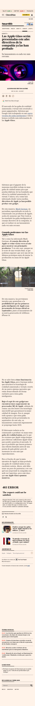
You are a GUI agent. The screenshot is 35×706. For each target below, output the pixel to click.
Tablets (13, 28)
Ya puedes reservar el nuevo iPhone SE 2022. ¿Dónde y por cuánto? (21, 540)
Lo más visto (6, 665)
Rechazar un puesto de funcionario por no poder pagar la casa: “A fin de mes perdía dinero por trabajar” (17, 670)
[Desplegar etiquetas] (32, 553)
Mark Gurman (22, 209)
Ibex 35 (5, 11)
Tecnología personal (18, 553)
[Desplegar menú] (3, 15)
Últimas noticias (8, 629)
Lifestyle (30, 28)
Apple (3, 553)
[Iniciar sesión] (32, 15)
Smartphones (5, 28)
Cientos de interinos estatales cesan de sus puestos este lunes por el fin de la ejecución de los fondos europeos (17, 642)
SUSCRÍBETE (26, 15)
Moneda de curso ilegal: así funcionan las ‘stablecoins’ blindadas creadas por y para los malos (17, 655)
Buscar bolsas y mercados (11, 680)
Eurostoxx (10, 689)
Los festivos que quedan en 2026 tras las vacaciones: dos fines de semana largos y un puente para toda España (17, 635)
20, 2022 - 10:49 (17, 91)
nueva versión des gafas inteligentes (17, 114)
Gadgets (25, 28)
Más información (6, 561)
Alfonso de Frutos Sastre (17, 88)
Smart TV (18, 28)
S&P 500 (16, 11)
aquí (28, 565)
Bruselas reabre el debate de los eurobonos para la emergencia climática (15, 648)
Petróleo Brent (31, 11)
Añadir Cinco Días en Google (12, 100)
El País (30, 18)
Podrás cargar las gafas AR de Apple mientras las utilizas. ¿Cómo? (22, 528)
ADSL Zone (28, 24)
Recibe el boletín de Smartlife (12, 513)
